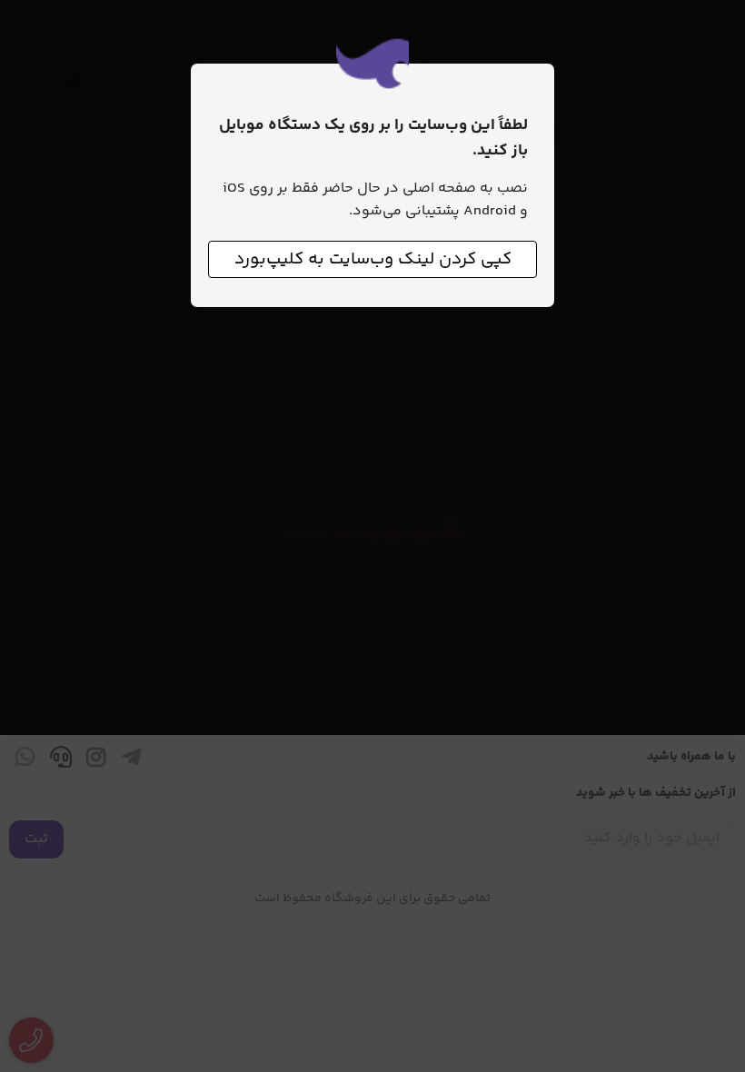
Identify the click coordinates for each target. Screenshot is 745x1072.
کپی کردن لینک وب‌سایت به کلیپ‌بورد (373, 259)
